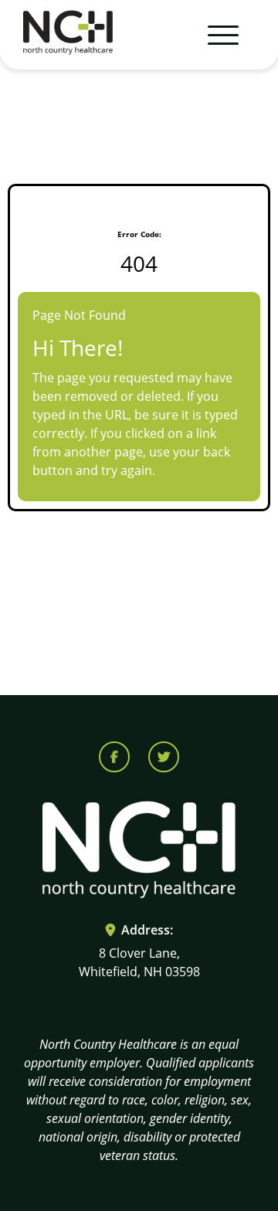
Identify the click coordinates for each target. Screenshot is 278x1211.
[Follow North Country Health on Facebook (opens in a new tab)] (114, 756)
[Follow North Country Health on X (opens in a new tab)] (163, 756)
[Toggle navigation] (216, 35)
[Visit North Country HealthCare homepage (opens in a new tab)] (68, 35)
